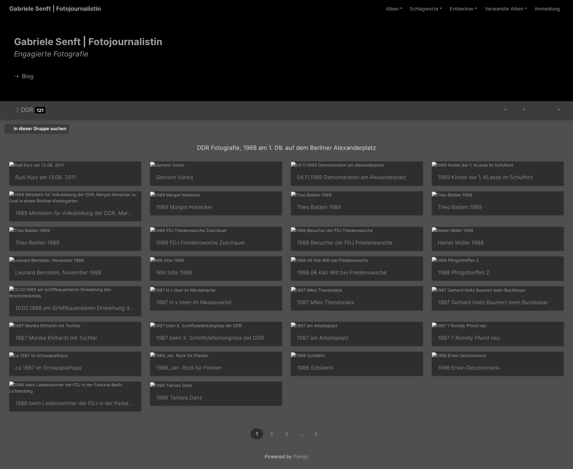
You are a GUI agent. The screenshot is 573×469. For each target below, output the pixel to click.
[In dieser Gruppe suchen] (489, 110)
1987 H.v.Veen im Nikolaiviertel (193, 302)
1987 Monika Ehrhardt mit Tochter (56, 338)
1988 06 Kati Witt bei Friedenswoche (341, 272)
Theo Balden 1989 (319, 207)
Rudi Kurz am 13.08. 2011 (45, 177)
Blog (28, 76)
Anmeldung (547, 9)
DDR (27, 109)
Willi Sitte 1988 (174, 272)
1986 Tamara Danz (179, 397)
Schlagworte (424, 9)
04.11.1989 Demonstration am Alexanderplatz (351, 177)
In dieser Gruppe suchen (39, 128)
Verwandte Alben (504, 9)
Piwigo (301, 456)
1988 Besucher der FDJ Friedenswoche (344, 242)
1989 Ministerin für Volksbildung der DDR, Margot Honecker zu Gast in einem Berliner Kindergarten (75, 213)
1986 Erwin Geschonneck (468, 368)
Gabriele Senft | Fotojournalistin (55, 8)
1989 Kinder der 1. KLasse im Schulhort (485, 177)
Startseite (11, 109)
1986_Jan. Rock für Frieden (189, 368)
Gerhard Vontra (174, 177)
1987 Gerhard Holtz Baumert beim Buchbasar (493, 302)
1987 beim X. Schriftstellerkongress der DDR (210, 338)
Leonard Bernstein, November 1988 (58, 272)
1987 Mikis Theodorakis (325, 302)
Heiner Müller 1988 (461, 242)
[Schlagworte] (502, 110)
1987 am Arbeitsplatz (323, 338)
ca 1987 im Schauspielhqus (48, 368)
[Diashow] (536, 110)
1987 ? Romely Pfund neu (469, 338)
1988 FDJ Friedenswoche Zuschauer (200, 242)
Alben (392, 9)
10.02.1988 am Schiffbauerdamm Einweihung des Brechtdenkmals (75, 308)
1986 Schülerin (315, 368)
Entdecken (462, 9)
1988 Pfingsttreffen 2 (463, 272)
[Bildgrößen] (520, 110)
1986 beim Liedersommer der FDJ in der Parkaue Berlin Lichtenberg (75, 403)
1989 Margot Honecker (184, 207)
